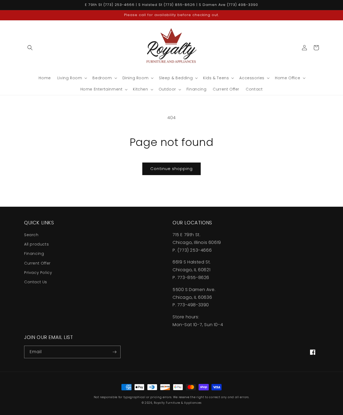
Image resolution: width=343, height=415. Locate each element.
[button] (30, 48)
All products (36, 244)
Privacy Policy (38, 272)
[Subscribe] (114, 352)
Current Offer (37, 263)
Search (31, 234)
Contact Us (35, 282)
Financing (34, 253)
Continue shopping (171, 168)
